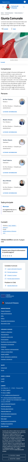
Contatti (3, 62)
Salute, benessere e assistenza (9, 357)
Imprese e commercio (6, 359)
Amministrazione (9, 13)
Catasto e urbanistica (6, 332)
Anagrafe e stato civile (7, 337)
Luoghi (3, 379)
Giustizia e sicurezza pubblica (8, 342)
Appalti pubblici (5, 354)
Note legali (4, 419)
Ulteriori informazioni (10, 111)
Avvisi (2, 370)
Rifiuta (15, 455)
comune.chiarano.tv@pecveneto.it (12, 398)
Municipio (6, 206)
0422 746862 (6, 393)
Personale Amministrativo (8, 321)
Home (2, 13)
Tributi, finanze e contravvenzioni (10, 349)
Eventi (2, 381)
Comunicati (4, 368)
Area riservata (4, 426)
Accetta (15, 459)
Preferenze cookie (8, 448)
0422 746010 (6, 390)
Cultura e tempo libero (7, 352)
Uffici (2, 316)
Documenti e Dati (5, 323)
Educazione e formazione (7, 344)
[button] (6, 2)
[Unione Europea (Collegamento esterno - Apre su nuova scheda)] (14, 296)
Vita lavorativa (5, 334)
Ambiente (3, 347)
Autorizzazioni (4, 339)
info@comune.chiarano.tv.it (12, 395)
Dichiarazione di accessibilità (8, 421)
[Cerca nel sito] (24, 7)
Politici (3, 318)
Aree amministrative (6, 313)
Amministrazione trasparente (8, 414)
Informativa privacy (6, 416)
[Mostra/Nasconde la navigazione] (3, 7)
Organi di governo (19, 13)
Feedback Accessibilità (7, 424)
